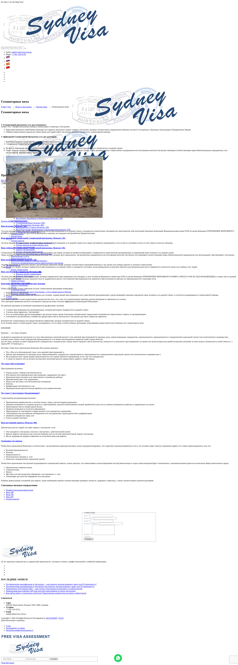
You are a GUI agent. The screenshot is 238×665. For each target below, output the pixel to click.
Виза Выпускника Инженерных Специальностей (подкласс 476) (43, 230)
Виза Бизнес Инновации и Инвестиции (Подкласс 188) (39, 218)
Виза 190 (10, 495)
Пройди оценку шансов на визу (14, 221)
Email (87, 521)
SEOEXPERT (52, 618)
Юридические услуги (20, 256)
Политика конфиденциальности (19, 630)
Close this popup (7, 663)
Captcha (87, 536)
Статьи (9, 296)
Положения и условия (15, 628)
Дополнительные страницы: (13, 620)
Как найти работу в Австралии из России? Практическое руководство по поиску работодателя (46, 593)
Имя (86, 516)
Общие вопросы (18, 281)
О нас (8, 626)
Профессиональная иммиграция (19, 490)
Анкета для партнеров (25, 250)
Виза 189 (10, 492)
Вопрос (88, 534)
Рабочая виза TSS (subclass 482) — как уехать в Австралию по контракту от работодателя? (44, 589)
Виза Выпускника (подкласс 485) (30, 225)
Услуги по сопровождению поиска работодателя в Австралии (37, 263)
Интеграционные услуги (21, 258)
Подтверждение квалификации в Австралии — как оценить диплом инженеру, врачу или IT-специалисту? (51, 584)
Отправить (89, 539)
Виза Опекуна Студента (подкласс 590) (32, 227)
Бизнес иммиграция (19, 270)
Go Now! (54, 659)
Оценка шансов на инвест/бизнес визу (32, 245)
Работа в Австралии (19, 285)
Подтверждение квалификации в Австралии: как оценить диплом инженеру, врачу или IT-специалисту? (50, 586)
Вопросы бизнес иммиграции (28, 274)
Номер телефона (91, 523)
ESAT (61, 618)
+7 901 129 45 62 (19, 54)
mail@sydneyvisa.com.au (22, 52)
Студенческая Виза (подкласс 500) (30, 223)
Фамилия (88, 518)
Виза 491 (10, 497)
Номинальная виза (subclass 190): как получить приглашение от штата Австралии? (41, 591)
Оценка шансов (17, 241)
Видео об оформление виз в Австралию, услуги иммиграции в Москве (41, 292)
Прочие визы (16, 236)
